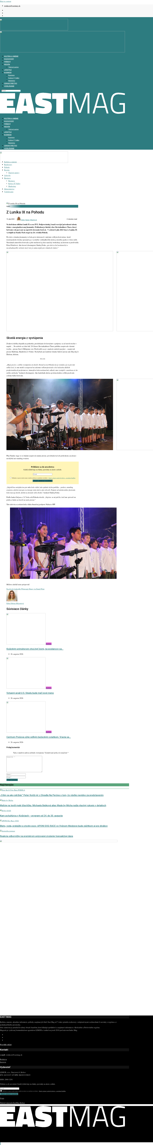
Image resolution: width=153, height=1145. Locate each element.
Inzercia (3, 1062)
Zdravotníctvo (10, 83)
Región (7, 64)
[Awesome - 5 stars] (12, 752)
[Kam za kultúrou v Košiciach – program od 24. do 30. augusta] (5, 810)
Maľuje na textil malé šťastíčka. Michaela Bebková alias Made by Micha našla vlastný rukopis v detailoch (53, 805)
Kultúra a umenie (11, 56)
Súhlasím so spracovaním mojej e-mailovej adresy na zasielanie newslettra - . (44, 478)
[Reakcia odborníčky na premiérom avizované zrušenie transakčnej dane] (7, 831)
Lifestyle (8, 70)
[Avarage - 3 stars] (9, 752)
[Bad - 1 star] (5, 752)
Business (7, 73)
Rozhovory (9, 59)
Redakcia (3, 1059)
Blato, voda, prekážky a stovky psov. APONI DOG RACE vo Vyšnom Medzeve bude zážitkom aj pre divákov (54, 826)
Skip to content (5, 1)
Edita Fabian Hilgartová (15, 603)
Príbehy (7, 62)
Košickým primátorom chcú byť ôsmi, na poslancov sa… (34, 649)
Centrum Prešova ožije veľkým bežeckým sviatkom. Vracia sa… (38, 737)
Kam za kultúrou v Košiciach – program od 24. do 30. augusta (31, 815)
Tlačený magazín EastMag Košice (12, 1103)
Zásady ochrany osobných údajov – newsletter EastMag (62, 478)
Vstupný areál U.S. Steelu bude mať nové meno (30, 693)
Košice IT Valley (13, 78)
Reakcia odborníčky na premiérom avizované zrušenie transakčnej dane (36, 836)
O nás (2, 1098)
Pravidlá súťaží (6, 1044)
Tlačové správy (13, 67)
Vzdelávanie (9, 86)
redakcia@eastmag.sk (12, 6)
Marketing (11, 81)
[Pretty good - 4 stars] (10, 752)
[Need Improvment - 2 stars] (7, 752)
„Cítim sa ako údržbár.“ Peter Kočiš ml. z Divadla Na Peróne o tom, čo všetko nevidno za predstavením (52, 795)
